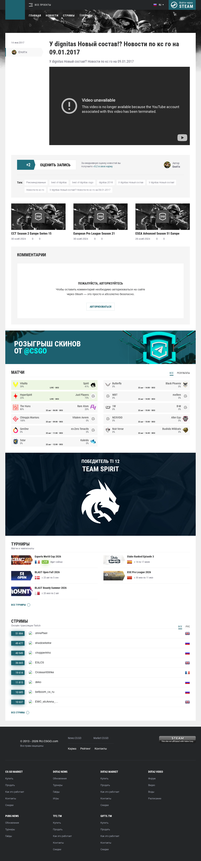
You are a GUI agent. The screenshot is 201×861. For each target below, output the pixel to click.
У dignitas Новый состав (130, 183)
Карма (72, 749)
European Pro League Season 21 (94, 233)
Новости (52, 15)
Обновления (60, 779)
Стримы (69, 15)
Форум (151, 779)
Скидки (9, 805)
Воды (151, 792)
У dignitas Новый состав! (161, 183)
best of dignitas (59, 183)
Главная (35, 15)
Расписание (154, 799)
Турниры (86, 15)
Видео (151, 785)
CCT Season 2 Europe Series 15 (31, 233)
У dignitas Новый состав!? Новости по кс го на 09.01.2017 (80, 190)
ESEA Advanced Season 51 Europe (157, 233)
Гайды (56, 792)
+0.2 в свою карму (103, 166)
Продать (10, 785)
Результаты (183, 373)
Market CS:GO (100, 738)
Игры (56, 799)
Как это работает (14, 792)
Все (172, 373)
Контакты (101, 749)
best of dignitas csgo (82, 183)
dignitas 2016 (106, 183)
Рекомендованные (36, 183)
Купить (9, 779)
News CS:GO (74, 738)
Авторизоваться (100, 306)
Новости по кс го (35, 190)
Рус (188, 626)
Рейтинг (85, 749)
